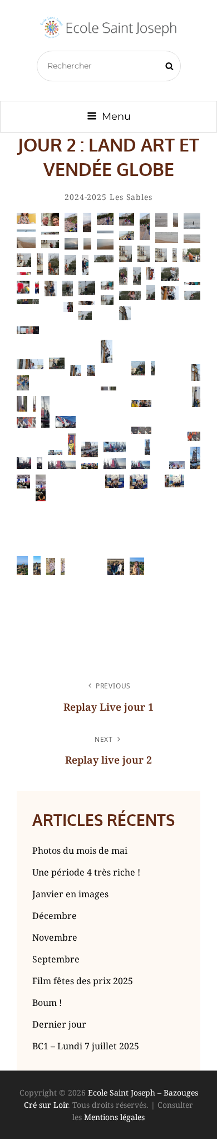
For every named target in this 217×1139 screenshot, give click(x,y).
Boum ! (47, 1002)
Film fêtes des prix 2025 (82, 981)
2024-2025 (86, 197)
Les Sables (131, 197)
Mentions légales (114, 1117)
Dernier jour (59, 1024)
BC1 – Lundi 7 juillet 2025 (85, 1046)
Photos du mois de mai (79, 850)
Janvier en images (70, 894)
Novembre (54, 937)
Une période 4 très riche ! (86, 872)
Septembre (56, 959)
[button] (26, 218)
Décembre (54, 916)
